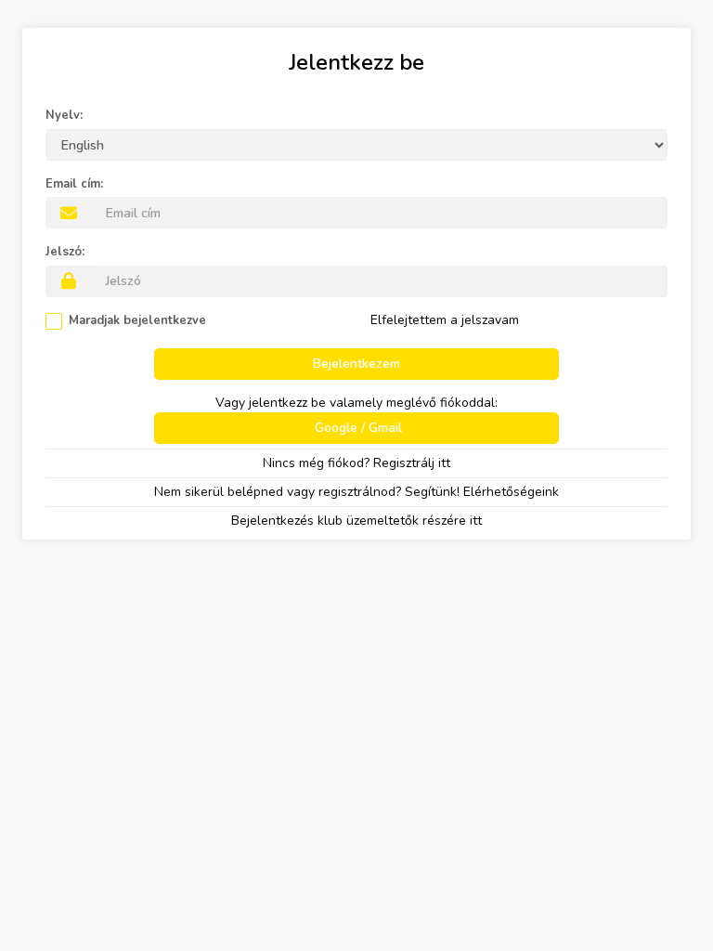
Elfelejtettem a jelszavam (444, 320)
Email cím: (74, 184)
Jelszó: (64, 251)
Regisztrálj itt (411, 463)
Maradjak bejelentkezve (137, 320)
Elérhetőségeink (511, 492)
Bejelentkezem (356, 363)
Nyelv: (64, 115)
